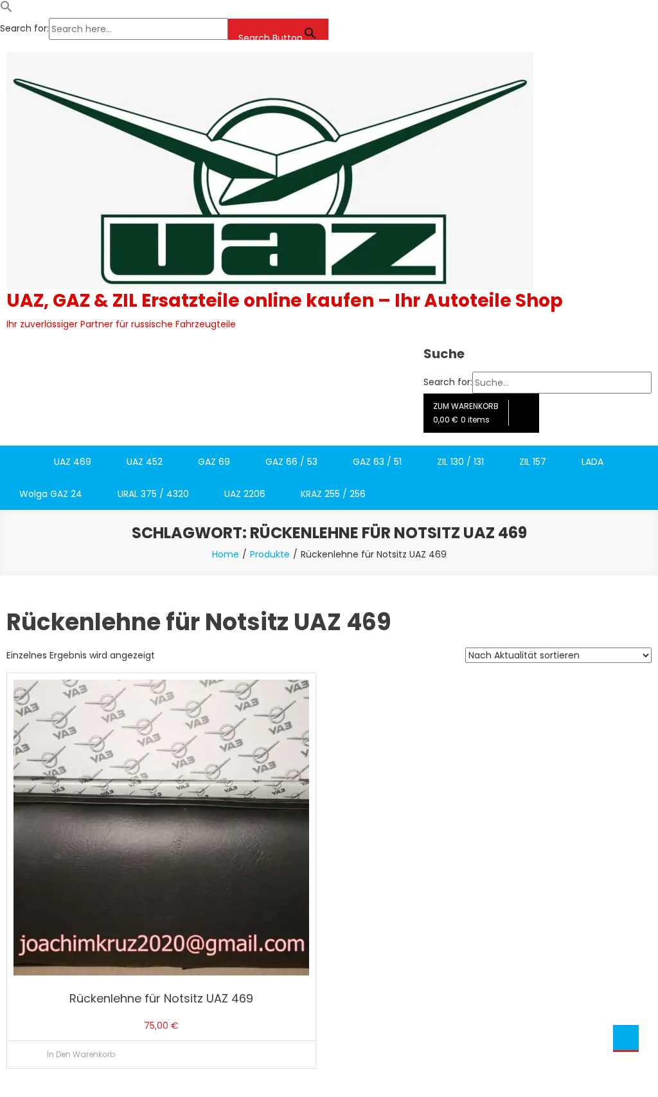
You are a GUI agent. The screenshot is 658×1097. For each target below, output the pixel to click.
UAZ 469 (72, 461)
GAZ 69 (214, 461)
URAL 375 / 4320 (153, 526)
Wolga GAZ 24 (50, 526)
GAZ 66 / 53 (291, 461)
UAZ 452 (145, 461)
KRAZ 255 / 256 (333, 526)
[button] (6, 9)
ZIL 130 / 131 (460, 461)
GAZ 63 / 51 (377, 461)
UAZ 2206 (244, 526)
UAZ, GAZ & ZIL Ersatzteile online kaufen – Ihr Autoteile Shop (284, 300)
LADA (592, 461)
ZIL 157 (532, 461)
